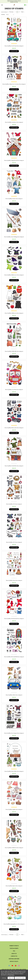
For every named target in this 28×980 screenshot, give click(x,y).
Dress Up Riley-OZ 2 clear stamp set (14, 542)
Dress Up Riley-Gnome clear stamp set (14, 198)
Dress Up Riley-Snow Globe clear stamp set (14, 771)
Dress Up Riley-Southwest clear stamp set (14, 847)
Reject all (11, 978)
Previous (11, 12)
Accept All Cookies (20, 978)
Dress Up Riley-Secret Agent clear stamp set (14, 733)
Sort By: (3, 14)
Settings (4, 978)
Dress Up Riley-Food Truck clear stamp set (14, 45)
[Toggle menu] (3, 5)
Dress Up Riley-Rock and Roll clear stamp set (14, 656)
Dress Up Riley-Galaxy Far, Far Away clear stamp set (14, 84)
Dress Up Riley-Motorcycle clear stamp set (14, 427)
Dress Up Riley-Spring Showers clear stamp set (14, 924)
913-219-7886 (15, 2)
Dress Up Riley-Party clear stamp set (14, 580)
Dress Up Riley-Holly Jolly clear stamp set (14, 351)
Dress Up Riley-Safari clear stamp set (14, 695)
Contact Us (14, 956)
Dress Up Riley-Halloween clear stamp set (14, 313)
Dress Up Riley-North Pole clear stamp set (14, 465)
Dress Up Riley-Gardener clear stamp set (14, 122)
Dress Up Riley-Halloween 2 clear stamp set (14, 275)
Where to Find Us (14, 945)
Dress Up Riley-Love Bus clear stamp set (14, 389)
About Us (14, 953)
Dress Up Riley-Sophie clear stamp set (14, 809)
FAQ (14, 951)
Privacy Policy (14, 961)
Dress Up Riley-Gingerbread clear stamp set (14, 160)
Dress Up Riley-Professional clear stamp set (14, 618)
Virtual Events (14, 948)
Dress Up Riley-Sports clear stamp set (14, 885)
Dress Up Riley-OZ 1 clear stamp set (14, 504)
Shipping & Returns (14, 958)
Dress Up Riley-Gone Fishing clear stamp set (14, 236)
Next (22, 12)
